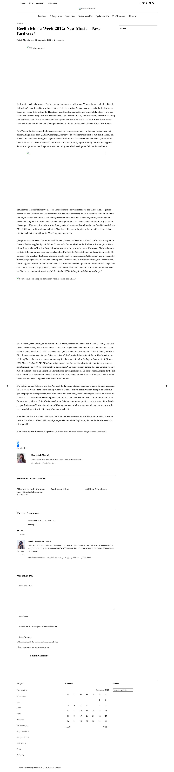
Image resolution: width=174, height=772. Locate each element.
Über (31, 3)
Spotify (74, 142)
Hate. (19, 713)
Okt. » (106, 726)
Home (23, 3)
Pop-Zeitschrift (23, 731)
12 (81, 710)
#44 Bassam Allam (60, 489)
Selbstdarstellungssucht (28, 767)
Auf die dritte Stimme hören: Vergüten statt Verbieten (80, 431)
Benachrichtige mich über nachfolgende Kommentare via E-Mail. (38, 642)
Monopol (20, 719)
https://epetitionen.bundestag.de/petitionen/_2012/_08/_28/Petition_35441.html (59, 557)
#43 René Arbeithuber (96, 489)
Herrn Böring (48, 389)
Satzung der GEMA (87, 351)
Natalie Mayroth (23, 40)
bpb (18, 701)
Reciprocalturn (23, 737)
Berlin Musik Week (79, 119)
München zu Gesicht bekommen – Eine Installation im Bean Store (31, 491)
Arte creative (22, 690)
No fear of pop (23, 725)
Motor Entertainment (58, 209)
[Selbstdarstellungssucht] (87, 8)
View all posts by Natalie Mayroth (43, 463)
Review (20, 23)
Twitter (122, 28)
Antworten (22, 532)
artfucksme (21, 695)
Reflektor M (21, 743)
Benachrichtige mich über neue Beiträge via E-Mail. (34, 647)
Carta (19, 707)
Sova (19, 749)
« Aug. (68, 726)
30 (106, 721)
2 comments (59, 40)
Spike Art (20, 755)
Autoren (39, 3)
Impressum (52, 3)
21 (93, 716)
